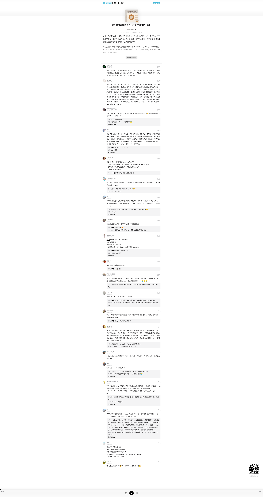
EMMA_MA (110, 235)
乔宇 (108, 129)
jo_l (108, 442)
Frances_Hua (111, 352)
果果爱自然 (110, 310)
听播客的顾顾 (111, 274)
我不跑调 (109, 66)
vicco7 (109, 80)
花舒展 (109, 461)
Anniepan (110, 219)
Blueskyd (110, 158)
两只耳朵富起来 (112, 109)
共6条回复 (111, 152)
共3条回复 (111, 376)
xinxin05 (109, 326)
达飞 (108, 196)
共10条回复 (111, 124)
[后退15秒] (126, 493)
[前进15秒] (137, 493)
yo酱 (108, 363)
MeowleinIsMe (111, 178)
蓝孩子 (109, 261)
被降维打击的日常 (112, 381)
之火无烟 (109, 292)
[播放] (131, 493)
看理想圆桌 (130, 29)
